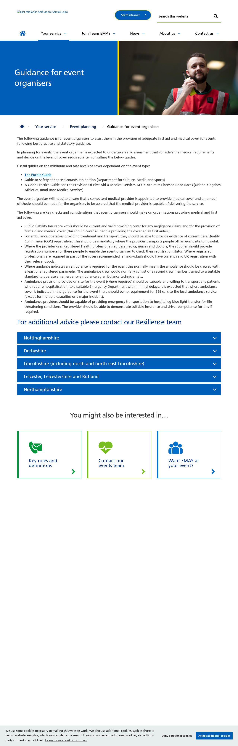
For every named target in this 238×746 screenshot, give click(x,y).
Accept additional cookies (213, 735)
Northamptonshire (51, 25)
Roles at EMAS (42, 7)
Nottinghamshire (41, 338)
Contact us (204, 33)
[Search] (215, 16)
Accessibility (164, 3)
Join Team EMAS (96, 33)
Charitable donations (47, 25)
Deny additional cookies (175, 735)
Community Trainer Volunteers (123, 25)
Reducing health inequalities (59, 25)
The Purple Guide (38, 175)
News (134, 33)
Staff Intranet (130, 15)
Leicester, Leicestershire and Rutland (61, 376)
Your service (51, 33)
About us (167, 33)
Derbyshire (35, 350)
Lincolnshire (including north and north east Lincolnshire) (84, 363)
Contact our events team (118, 7)
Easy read (99, 25)
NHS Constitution (169, 5)
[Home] (22, 33)
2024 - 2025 (61, 3)
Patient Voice (109, 8)
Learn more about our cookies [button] (66, 740)
